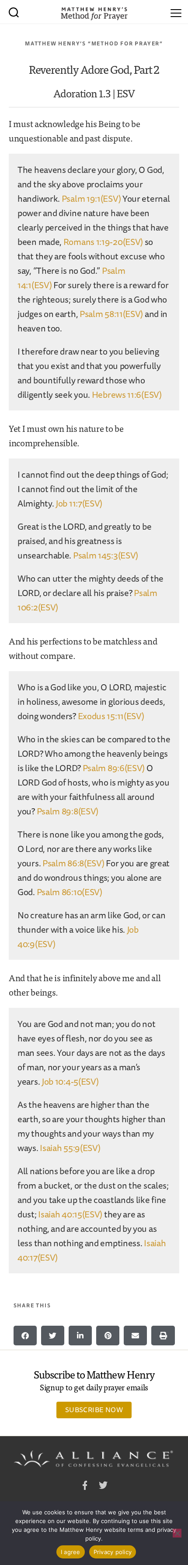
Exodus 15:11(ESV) (111, 716)
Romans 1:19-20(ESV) (103, 241)
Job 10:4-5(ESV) (70, 1081)
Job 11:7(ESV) (79, 503)
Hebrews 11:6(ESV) (127, 394)
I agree (70, 1551)
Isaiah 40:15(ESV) (70, 1214)
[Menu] (176, 12)
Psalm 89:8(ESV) (68, 811)
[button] (25, 1335)
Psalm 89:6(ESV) (114, 768)
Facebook (84, 1487)
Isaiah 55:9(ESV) (70, 1148)
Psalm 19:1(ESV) (91, 198)
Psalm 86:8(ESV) (73, 863)
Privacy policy (113, 1551)
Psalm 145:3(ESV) (105, 555)
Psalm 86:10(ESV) (69, 892)
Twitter (103, 1487)
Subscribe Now (94, 1409)
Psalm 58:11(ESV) (111, 314)
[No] (177, 1533)
